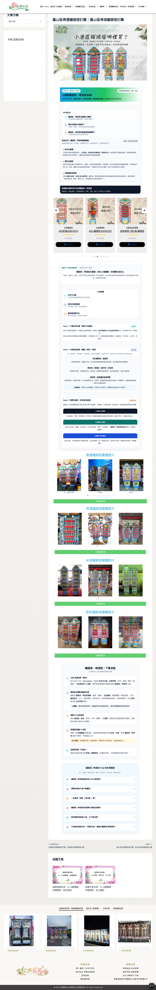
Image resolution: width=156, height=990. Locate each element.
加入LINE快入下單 (130, 976)
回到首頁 (85, 976)
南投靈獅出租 (51, 951)
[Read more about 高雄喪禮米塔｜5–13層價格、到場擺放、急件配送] (68, 875)
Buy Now (69, 244)
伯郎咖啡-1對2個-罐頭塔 (68, 231)
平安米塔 (123, 7)
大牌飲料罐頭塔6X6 (132, 231)
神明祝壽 (131, 7)
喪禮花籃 (68, 7)
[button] (91, 256)
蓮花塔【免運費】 (57, 7)
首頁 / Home (44, 7)
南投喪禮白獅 (13, 951)
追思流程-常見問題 (130, 972)
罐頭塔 (102, 7)
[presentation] (56, 210)
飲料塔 (132, 228)
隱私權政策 (85, 979)
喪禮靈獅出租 (113, 7)
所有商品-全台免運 (130, 968)
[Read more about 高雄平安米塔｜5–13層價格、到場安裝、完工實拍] (100, 875)
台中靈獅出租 (88, 951)
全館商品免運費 (68, 228)
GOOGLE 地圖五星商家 (85, 972)
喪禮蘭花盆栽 (80, 7)
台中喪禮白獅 (126, 951)
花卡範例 (141, 7)
